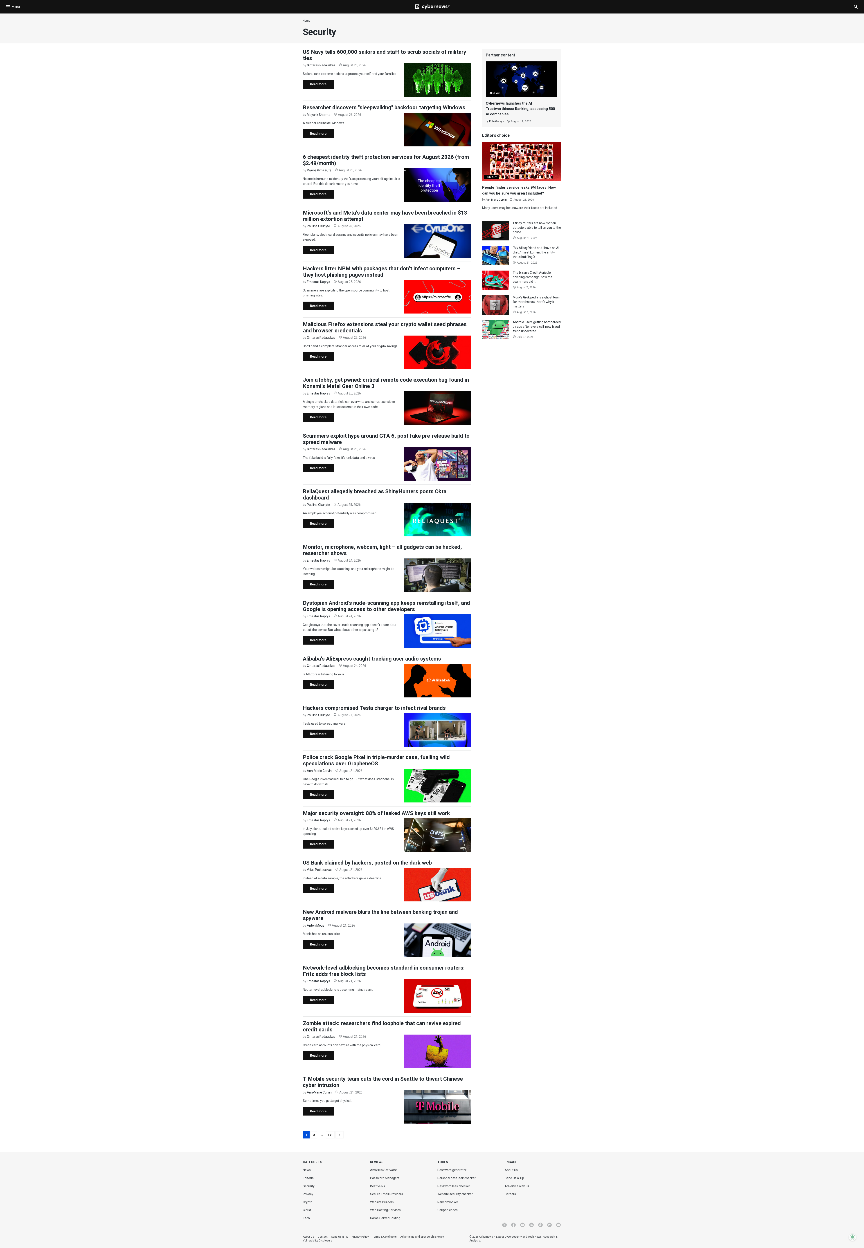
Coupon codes (447, 1210)
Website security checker (455, 1194)
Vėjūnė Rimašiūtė (319, 170)
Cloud (307, 1210)
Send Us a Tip (514, 1178)
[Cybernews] (432, 6)
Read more (314, 85)
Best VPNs (377, 1186)
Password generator (451, 1170)
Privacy (308, 1194)
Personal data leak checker (456, 1178)
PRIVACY (491, 177)
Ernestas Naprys (318, 282)
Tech (306, 1218)
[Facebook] (513, 1225)
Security (309, 1186)
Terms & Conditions (384, 1236)
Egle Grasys (496, 121)
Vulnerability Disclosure (317, 1240)
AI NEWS (494, 93)
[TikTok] (540, 1225)
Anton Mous (315, 925)
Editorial (308, 1178)
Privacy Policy (360, 1236)
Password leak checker (453, 1186)
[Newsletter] (558, 1225)
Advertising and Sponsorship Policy (422, 1236)
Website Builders (382, 1202)
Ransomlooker (447, 1202)
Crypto (307, 1202)
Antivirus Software (383, 1170)
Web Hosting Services (385, 1210)
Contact (323, 1236)
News (307, 1170)
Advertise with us (517, 1186)
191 (330, 1134)
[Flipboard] (549, 1225)
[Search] (855, 6)
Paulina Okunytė (318, 226)
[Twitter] (504, 1225)
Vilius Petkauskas (319, 870)
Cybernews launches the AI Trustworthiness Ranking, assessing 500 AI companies (520, 108)
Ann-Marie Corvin (319, 771)
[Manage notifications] (852, 1237)
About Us (511, 1170)
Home (306, 20)
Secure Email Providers (386, 1194)
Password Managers (384, 1178)
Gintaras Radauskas (321, 65)
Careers (510, 1194)
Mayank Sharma (318, 115)
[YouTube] (522, 1225)
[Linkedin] (531, 1225)
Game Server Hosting (385, 1218)
